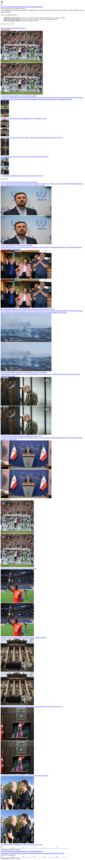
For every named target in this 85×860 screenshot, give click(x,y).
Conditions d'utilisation (27, 853)
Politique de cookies (58, 853)
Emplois (17, 853)
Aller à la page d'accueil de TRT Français (13, 28)
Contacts (12, 853)
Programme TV (5, 853)
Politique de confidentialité (43, 853)
